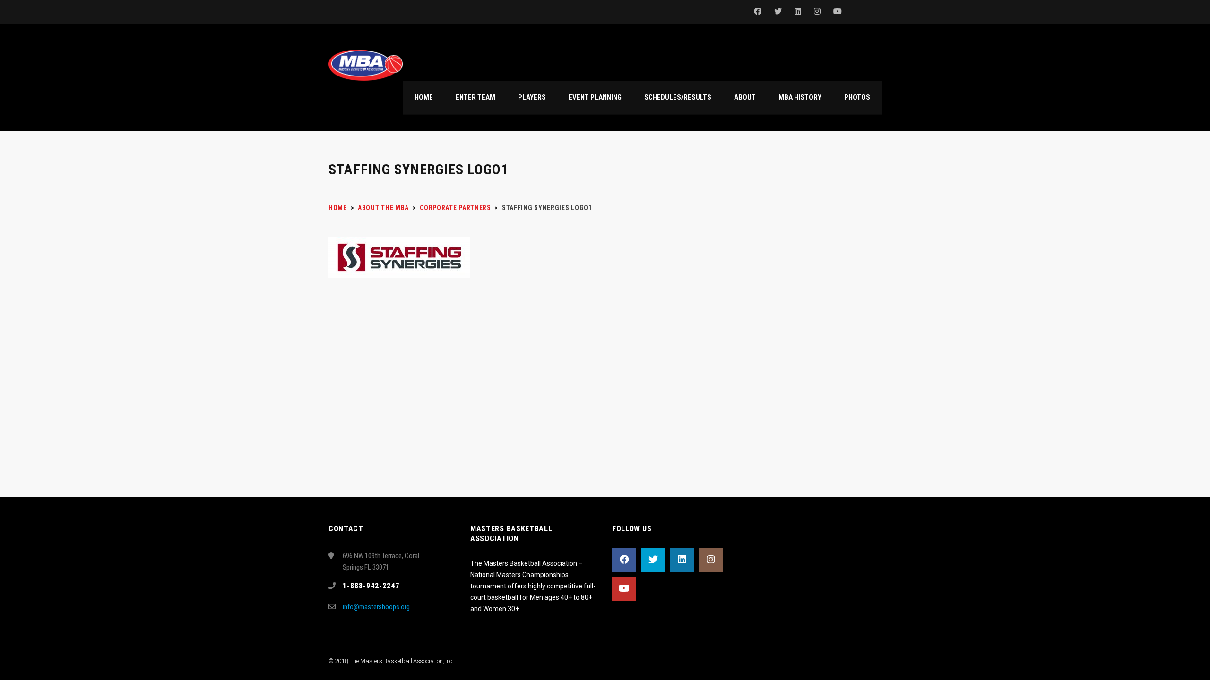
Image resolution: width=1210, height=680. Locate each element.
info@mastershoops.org (376, 607)
